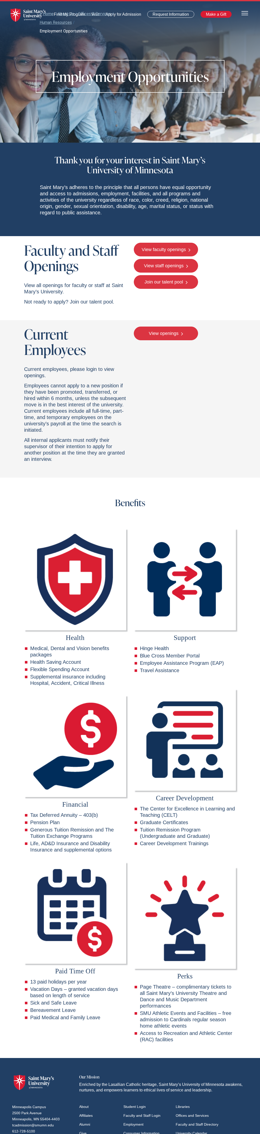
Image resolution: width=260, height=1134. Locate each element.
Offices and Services (192, 1115)
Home (48, 13)
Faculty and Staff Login (141, 1115)
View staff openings (164, 265)
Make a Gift (214, 15)
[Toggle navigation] (244, 13)
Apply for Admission (120, 15)
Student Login (134, 1107)
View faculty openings (164, 249)
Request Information (168, 15)
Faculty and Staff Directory (197, 1124)
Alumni (84, 1124)
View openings (164, 333)
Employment (133, 1124)
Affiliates (86, 1115)
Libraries (183, 1107)
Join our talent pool (164, 282)
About (84, 1107)
